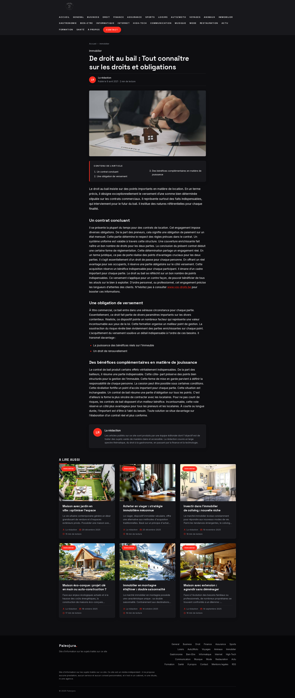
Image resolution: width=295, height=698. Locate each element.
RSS (234, 664)
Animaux (209, 17)
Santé (81, 29)
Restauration (209, 23)
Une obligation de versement (112, 176)
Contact (112, 30)
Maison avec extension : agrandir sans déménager (201, 587)
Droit (106, 17)
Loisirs (163, 17)
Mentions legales (220, 664)
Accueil (64, 17)
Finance (118, 17)
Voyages (195, 17)
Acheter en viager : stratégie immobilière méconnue (143, 508)
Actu (225, 23)
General (78, 17)
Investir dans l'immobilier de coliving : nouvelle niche (202, 508)
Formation (66, 29)
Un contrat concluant (107, 171)
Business (93, 17)
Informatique (105, 23)
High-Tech (140, 23)
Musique (180, 23)
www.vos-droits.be (179, 287)
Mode (193, 23)
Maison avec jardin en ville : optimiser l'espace (79, 508)
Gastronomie (68, 23)
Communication (161, 23)
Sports (150, 17)
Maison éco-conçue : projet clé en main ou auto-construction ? (84, 587)
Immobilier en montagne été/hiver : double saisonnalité (144, 587)
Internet (124, 23)
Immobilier (226, 17)
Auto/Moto (178, 17)
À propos (94, 29)
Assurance (134, 17)
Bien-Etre (86, 23)
